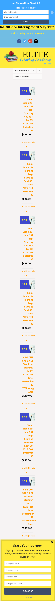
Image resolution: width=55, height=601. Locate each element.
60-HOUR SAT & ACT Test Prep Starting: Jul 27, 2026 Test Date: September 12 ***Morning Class (28, 374)
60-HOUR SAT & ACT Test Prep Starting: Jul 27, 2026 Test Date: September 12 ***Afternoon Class (29, 506)
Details (31, 142)
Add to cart (25, 144)
